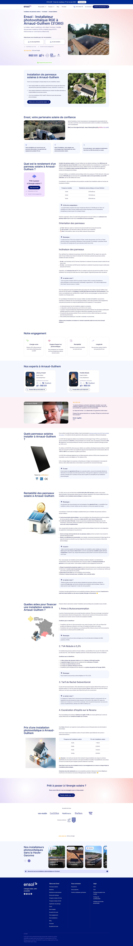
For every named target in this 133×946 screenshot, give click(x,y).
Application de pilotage (54, 903)
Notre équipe (52, 909)
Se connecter (88, 6)
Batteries (51, 889)
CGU (94, 886)
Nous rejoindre (74, 889)
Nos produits (41, 6)
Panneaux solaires (53, 886)
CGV (94, 889)
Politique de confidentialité (96, 897)
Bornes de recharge (54, 895)
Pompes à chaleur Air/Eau (55, 898)
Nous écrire (74, 886)
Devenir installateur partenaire (78, 892)
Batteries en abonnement (55, 892)
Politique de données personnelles (98, 902)
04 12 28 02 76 (79, 6)
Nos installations (53, 918)
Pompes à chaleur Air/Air (55, 901)
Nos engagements (53, 915)
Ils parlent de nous (53, 912)
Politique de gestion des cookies (99, 893)
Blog (58, 6)
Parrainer (64, 6)
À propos (50, 6)
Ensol (50, 906)
